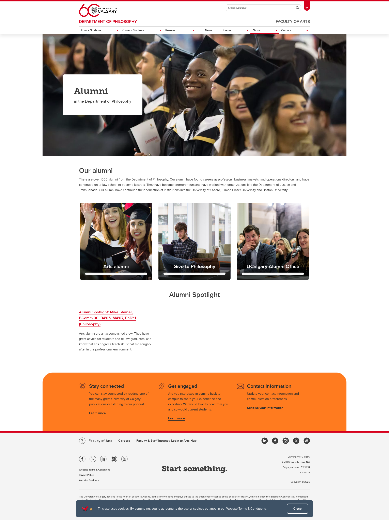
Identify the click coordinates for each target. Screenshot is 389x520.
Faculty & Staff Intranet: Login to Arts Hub (166, 440)
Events (227, 30)
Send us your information (265, 407)
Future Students (91, 30)
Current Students (133, 30)
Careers (124, 440)
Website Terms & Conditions (246, 508)
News (208, 30)
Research (171, 30)
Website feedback (89, 480)
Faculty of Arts (293, 21)
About (256, 30)
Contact (286, 30)
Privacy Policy (86, 475)
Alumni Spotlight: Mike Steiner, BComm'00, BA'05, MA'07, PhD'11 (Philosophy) (107, 318)
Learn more (97, 413)
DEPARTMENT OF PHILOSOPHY (108, 21)
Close (297, 508)
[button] (116, 241)
